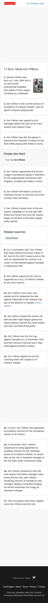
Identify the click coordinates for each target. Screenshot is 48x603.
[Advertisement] (24, 35)
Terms (25, 587)
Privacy (33, 587)
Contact (41, 587)
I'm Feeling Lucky (35, 3)
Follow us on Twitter (21, 578)
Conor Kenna (12, 238)
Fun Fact (15, 160)
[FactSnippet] (9, 4)
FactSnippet (8, 587)
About (18, 587)
